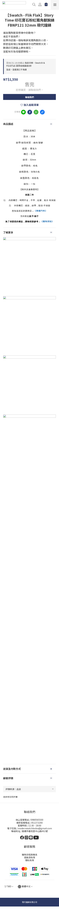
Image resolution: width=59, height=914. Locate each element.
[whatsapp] (36, 112)
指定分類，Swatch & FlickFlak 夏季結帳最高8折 (25, 64)
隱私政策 (29, 860)
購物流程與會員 (29, 854)
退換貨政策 (29, 857)
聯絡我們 (29, 97)
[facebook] (29, 112)
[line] (23, 112)
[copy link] (42, 112)
